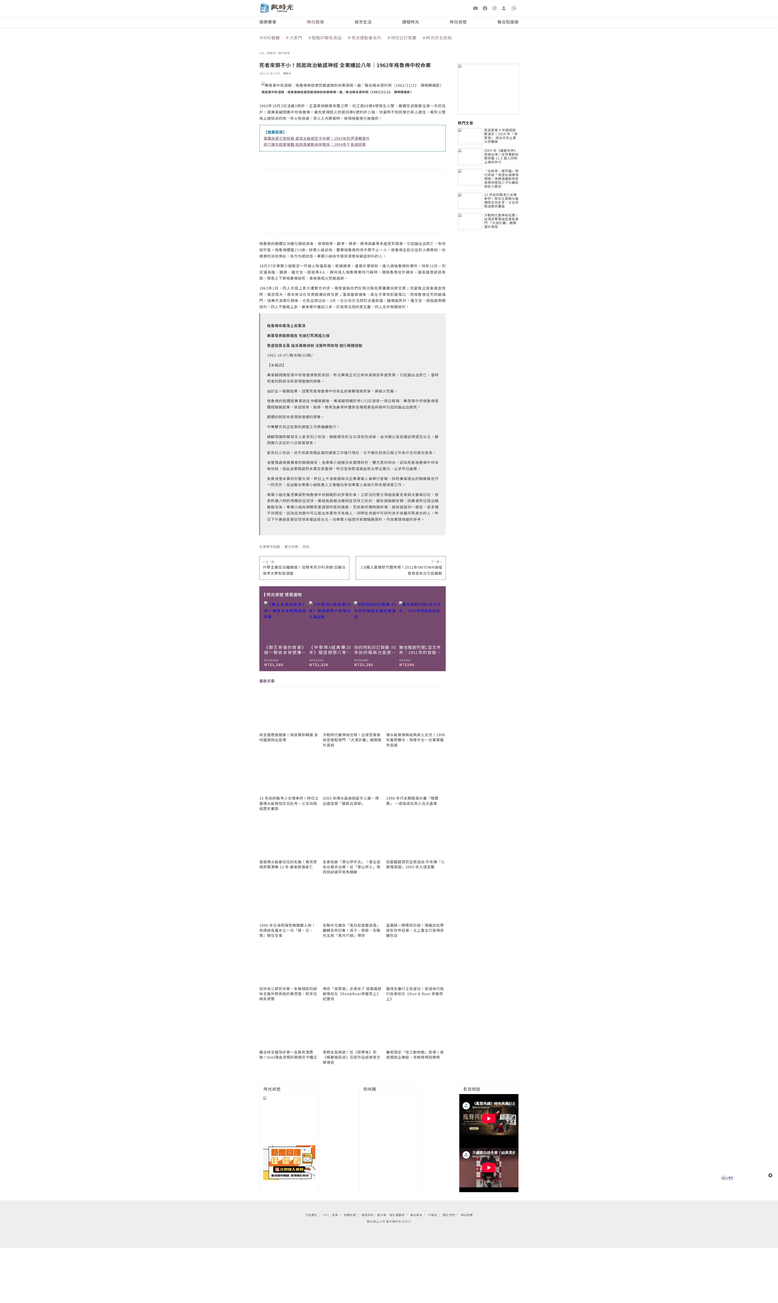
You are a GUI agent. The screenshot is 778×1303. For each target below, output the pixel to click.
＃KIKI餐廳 (269, 38)
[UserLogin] (503, 8)
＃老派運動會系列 (364, 38)
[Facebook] (485, 8)
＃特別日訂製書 (402, 38)
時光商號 (458, 22)
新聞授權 (350, 1215)
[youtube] (475, 8)
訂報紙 (432, 1215)
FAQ (326, 1215)
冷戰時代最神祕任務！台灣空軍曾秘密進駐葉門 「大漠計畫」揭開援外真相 (501, 221)
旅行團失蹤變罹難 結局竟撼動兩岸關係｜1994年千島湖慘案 (315, 144)
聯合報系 (416, 1215)
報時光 (272, 53)
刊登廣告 (311, 1215)
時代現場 (315, 22)
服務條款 (368, 1215)
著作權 (381, 1215)
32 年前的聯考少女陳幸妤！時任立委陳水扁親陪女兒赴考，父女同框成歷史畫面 (501, 201)
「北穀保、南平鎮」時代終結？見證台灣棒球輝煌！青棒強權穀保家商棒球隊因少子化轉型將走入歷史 (501, 179)
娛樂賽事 (267, 22)
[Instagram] (494, 8)
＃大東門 (293, 38)
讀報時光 (410, 22)
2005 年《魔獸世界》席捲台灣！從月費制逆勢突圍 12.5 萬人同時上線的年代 (501, 157)
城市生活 (363, 22)
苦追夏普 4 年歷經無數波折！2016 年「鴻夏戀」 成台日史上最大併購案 (500, 136)
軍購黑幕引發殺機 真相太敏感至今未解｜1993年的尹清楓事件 (317, 138)
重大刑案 (291, 546)
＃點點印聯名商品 (325, 38)
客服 (335, 1215)
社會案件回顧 (269, 546)
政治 (306, 546)
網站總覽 (467, 1215)
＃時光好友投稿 (437, 38)
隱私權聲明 (397, 1215)
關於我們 (449, 1215)
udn (262, 53)
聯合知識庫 (508, 22)
